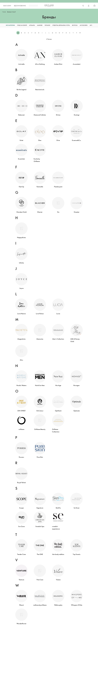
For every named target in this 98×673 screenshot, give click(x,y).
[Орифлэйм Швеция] (49, 5)
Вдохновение (20, 6)
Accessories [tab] (84, 25)
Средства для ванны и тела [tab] (61, 25)
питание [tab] (47, 25)
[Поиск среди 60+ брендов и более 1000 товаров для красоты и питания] (83, 6)
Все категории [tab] (10, 25)
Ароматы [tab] (32, 25)
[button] (2, 25)
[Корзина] (94, 5)
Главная (4, 12)
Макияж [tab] (39, 25)
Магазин (7, 6)
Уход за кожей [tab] (22, 25)
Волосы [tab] (74, 25)
